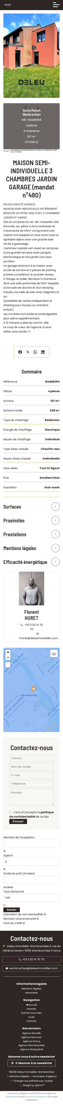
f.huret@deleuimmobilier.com (38, 638)
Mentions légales (19, 1076)
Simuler (11, 909)
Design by (33, 1085)
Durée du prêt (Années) (19, 873)
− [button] (8, 657)
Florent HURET (31, 615)
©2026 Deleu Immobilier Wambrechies (31, 1072)
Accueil (6, 151)
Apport (8, 855)
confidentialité (12, 1096)
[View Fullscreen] (7, 664)
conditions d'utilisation (36, 1096)
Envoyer (18, 821)
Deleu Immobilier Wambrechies (28, 946)
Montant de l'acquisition (19, 837)
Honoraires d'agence (45, 1076)
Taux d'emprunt (13, 891)
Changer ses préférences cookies (33, 1081)
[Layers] (54, 653)
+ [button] (8, 652)
